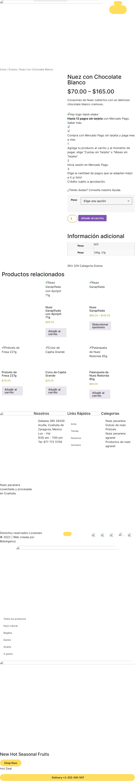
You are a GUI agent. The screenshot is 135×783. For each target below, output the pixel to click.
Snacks (7, 646)
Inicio (3, 69)
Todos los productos (15, 618)
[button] (50, 1)
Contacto (76, 445)
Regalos (8, 632)
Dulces (13, 69)
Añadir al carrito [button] (54, 332)
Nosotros (76, 438)
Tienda (74, 431)
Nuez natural (11, 625)
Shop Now (10, 763)
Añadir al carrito (92, 218)
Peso (74, 199)
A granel (8, 653)
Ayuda (116, 190)
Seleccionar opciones (100, 326)
